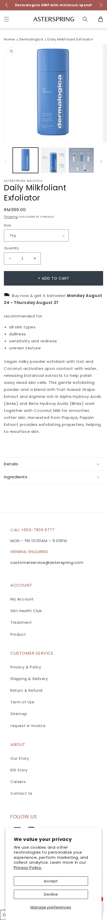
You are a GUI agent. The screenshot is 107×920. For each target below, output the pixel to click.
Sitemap (18, 713)
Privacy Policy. (28, 867)
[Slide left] (5, 161)
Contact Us (21, 793)
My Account (22, 599)
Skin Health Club (26, 610)
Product (18, 634)
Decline (51, 894)
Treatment (21, 622)
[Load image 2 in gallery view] (53, 160)
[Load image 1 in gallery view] (25, 160)
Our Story (19, 758)
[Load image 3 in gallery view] (81, 160)
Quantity (11, 248)
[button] (6, 19)
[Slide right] (101, 161)
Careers (18, 781)
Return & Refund (26, 690)
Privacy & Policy (25, 667)
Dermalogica (31, 39)
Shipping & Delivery (29, 678)
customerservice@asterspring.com (47, 562)
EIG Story (19, 770)
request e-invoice (27, 725)
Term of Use (22, 702)
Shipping (11, 217)
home (9, 39)
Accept (51, 881)
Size (7, 225)
